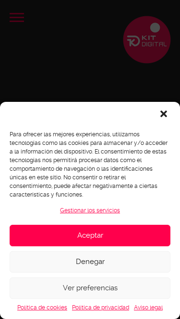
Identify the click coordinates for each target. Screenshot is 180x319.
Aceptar (90, 235)
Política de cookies (42, 307)
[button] (164, 115)
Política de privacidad (100, 307)
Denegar (90, 261)
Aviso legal (148, 307)
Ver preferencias (90, 288)
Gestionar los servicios (90, 210)
